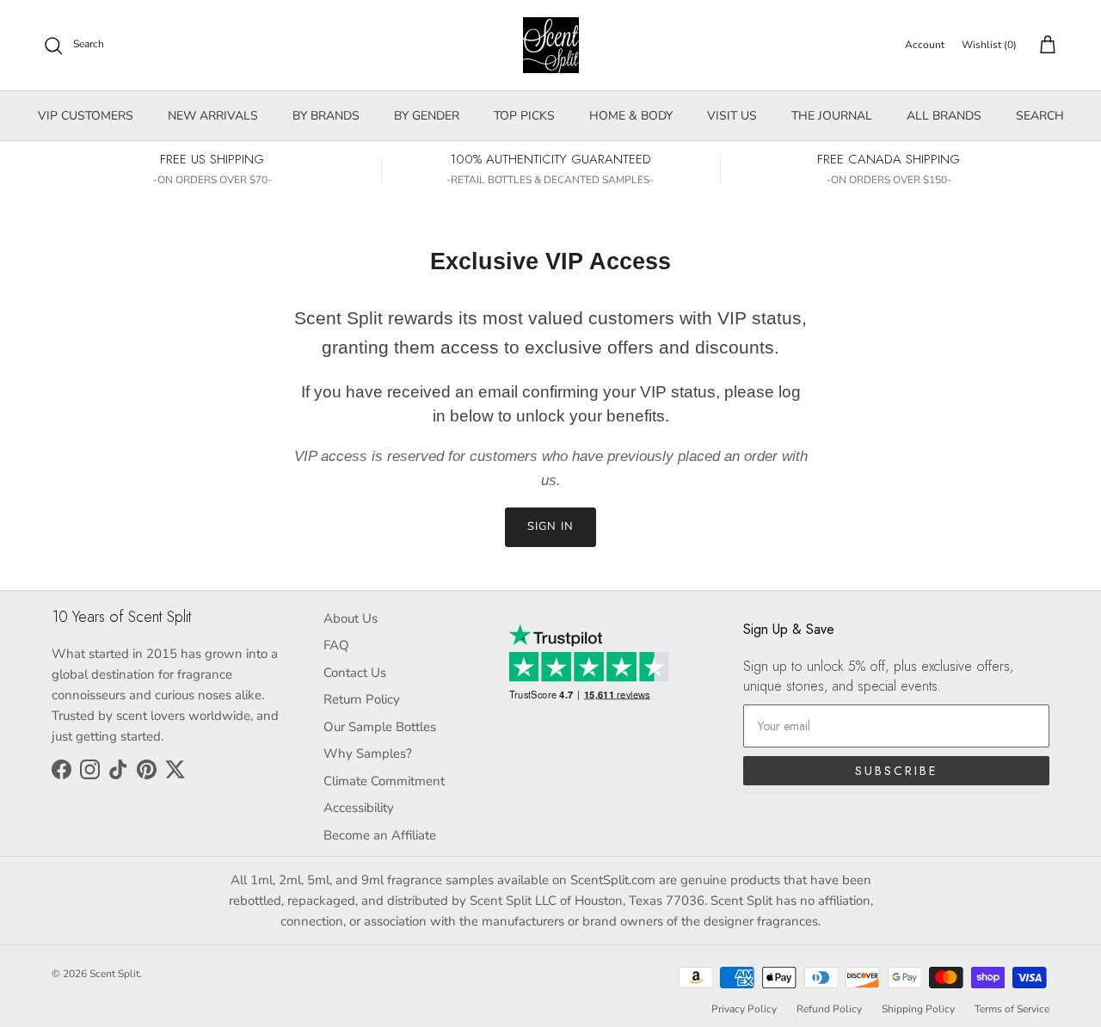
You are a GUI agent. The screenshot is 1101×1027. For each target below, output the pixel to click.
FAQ (336, 645)
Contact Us (354, 672)
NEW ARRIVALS (213, 116)
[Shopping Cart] (1044, 45)
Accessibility (358, 807)
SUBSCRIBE (896, 770)
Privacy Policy (744, 1009)
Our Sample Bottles (379, 726)
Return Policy (361, 699)
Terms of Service (1012, 1009)
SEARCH (1040, 116)
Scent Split (114, 974)
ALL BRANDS (944, 116)
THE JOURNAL (831, 116)
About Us (350, 618)
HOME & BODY (631, 116)
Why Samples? (367, 753)
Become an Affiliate (379, 835)
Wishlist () (989, 45)
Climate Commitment (384, 781)
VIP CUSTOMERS (85, 116)
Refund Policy (829, 1009)
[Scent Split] (551, 45)
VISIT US (732, 116)
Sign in (550, 526)
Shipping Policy (918, 1009)
